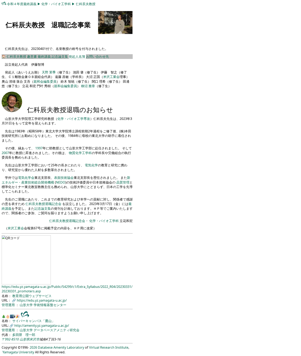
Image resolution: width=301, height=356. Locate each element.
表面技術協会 (64, 177)
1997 (39, 148)
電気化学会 (26, 177)
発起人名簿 (77, 56)
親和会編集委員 (45, 81)
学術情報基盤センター (50, 305)
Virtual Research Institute (108, 347)
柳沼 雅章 (88, 86)
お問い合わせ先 (97, 56)
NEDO (60, 182)
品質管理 (122, 182)
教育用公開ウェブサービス (32, 296)
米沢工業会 (111, 76)
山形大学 (27, 305)
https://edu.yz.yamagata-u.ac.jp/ (42, 300)
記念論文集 (60, 56)
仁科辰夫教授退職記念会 (43, 204)
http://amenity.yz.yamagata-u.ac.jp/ (41, 325)
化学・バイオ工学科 (56, 4)
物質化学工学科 (80, 153)
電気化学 (91, 165)
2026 (33, 347)
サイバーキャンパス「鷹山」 (33, 321)
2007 (5, 153)
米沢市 (34, 339)
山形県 (24, 339)
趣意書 (32, 56)
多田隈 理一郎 (23, 334)
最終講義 (45, 56)
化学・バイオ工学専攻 (73, 118)
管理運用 (9, 305)
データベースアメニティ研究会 (56, 330)
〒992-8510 (10, 339)
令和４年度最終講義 (22, 4)
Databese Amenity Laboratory (61, 347)
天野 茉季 (49, 72)
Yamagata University (18, 352)
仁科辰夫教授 (85, 4)
